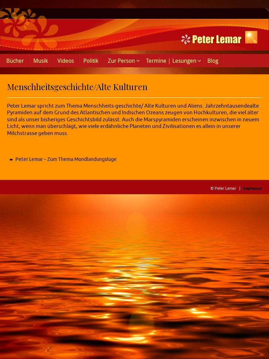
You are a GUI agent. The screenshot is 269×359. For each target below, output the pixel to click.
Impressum (252, 188)
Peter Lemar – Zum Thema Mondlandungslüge (65, 159)
